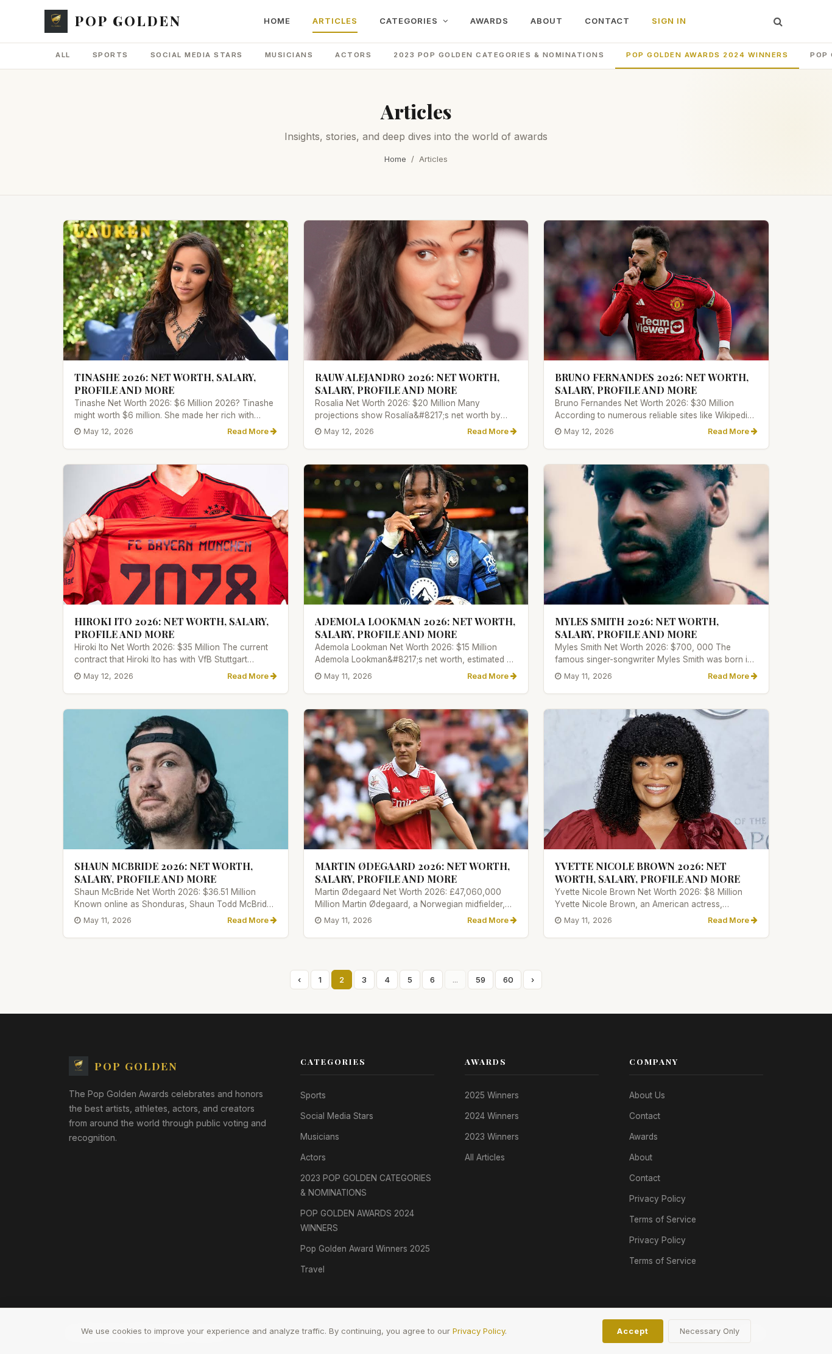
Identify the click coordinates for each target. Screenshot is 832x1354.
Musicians (289, 55)
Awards (489, 21)
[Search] (778, 21)
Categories (409, 21)
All (63, 55)
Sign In (669, 21)
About (547, 21)
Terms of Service (662, 1219)
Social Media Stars (196, 55)
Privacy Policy (657, 1199)
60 (508, 979)
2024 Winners (492, 1116)
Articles (335, 21)
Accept (633, 1331)
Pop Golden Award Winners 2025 (365, 1249)
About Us (647, 1095)
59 (480, 979)
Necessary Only (709, 1331)
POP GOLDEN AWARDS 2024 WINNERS (707, 55)
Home (277, 21)
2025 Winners (492, 1095)
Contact (607, 21)
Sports (111, 55)
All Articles (485, 1157)
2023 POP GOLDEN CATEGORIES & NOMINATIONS (498, 55)
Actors (353, 55)
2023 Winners (492, 1137)
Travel (312, 1269)
